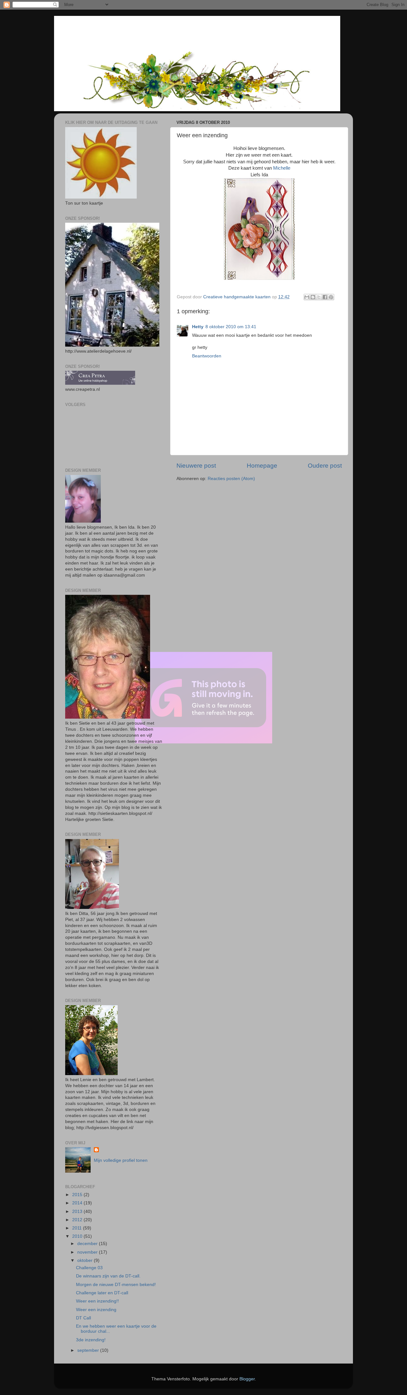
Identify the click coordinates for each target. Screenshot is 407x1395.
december (88, 1243)
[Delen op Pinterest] (331, 297)
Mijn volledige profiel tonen (121, 1160)
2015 (78, 1194)
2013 (78, 1211)
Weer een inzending (96, 1309)
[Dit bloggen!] (313, 297)
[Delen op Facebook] (325, 297)
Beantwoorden (206, 356)
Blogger (247, 1379)
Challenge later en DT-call (102, 1292)
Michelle (281, 168)
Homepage (262, 465)
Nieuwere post (196, 465)
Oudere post (325, 465)
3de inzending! (91, 1339)
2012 (78, 1219)
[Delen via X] (319, 297)
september (88, 1350)
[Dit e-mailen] (307, 297)
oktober (85, 1260)
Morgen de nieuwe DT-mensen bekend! (116, 1284)
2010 (78, 1236)
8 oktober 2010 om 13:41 (230, 326)
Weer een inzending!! (97, 1301)
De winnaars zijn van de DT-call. (108, 1276)
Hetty (198, 326)
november (88, 1252)
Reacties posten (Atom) (231, 478)
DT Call (83, 1318)
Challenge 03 (89, 1267)
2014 (78, 1203)
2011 (77, 1228)
